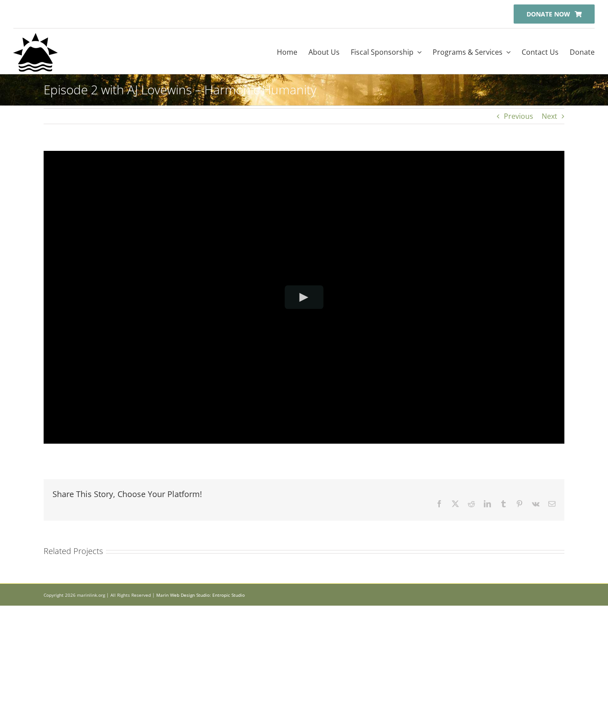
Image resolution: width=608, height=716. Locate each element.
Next (549, 116)
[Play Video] (304, 297)
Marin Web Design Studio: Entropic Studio (200, 595)
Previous (518, 116)
